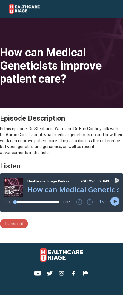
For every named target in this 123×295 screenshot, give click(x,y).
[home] (38, 9)
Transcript (14, 223)
